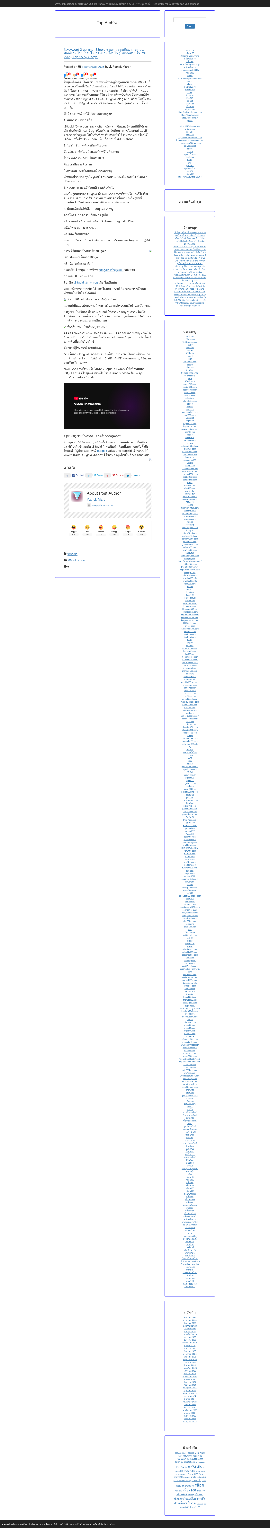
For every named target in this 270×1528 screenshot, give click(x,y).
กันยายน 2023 (190, 1415)
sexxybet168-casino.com (190, 895)
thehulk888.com (190, 997)
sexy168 (190, 898)
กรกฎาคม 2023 (190, 1421)
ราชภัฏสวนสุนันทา (190, 1168)
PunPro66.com (189, 819)
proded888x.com (189, 814)
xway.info (190, 1089)
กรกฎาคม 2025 (190, 1353)
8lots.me (190, 367)
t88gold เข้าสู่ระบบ (111, 270)
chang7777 (190, 465)
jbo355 (190, 586)
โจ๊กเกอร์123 (189, 1286)
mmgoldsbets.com (190, 699)
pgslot (190, 120)
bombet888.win (190, 454)
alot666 (190, 406)
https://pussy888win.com (190, 143)
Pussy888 (189, 833)
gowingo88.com (190, 550)
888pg (190, 364)
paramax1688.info (190, 743)
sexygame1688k (190, 909)
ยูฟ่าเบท (189, 1165)
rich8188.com (190, 850)
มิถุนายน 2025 (190, 1356)
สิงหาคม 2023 (190, 1418)
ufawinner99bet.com (190, 1044)
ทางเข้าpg (189, 1134)
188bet (190, 350)
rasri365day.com (190, 842)
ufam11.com (189, 1025)
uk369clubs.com (190, 1047)
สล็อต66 (190, 61)
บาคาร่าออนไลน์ (190, 1143)
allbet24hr (189, 398)
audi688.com (190, 415)
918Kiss (189, 370)
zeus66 (190, 1106)
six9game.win (190, 926)
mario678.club (190, 676)
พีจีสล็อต (190, 1160)
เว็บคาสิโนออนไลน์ (190, 1258)
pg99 (190, 760)
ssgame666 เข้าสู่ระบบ (190, 968)
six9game (190, 923)
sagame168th (190, 876)
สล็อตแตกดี (190, 1227)
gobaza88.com (189, 547)
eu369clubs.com (190, 499)
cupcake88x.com (189, 471)
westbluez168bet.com (190, 1075)
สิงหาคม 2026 (190, 1317)
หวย (190, 1233)
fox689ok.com (190, 516)
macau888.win (189, 668)
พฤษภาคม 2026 (190, 1325)
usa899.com (189, 1050)
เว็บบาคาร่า (190, 1266)
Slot (190, 929)
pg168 (190, 755)
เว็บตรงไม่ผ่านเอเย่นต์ (190, 1264)
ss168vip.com (190, 960)
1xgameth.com (189, 361)
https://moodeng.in (190, 117)
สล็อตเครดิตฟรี (189, 1216)
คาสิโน (190, 1109)
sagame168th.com (190, 878)
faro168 (189, 171)
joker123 (190, 50)
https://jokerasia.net (190, 114)
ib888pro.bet (189, 572)
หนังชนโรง (190, 128)
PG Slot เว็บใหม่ (190, 752)
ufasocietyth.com (189, 1042)
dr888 (190, 482)
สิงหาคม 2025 (190, 1351)
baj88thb (190, 420)
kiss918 (189, 98)
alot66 (190, 403)
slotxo (190, 84)
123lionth (190, 336)
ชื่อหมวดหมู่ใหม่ (190, 1115)
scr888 (190, 892)
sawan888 (189, 881)
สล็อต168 (190, 53)
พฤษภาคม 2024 (190, 1393)
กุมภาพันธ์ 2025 (190, 1367)
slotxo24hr (189, 943)
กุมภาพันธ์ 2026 (190, 1334)
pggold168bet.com (190, 766)
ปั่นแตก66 (190, 1148)
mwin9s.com (189, 707)
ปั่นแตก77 (190, 1151)
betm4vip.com (190, 440)
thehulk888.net (189, 999)
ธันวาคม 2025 (190, 1339)
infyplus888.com (190, 575)
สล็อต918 (190, 1191)
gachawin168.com (190, 535)
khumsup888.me (189, 609)
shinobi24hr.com (190, 918)
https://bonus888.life (190, 69)
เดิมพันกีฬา (190, 1252)
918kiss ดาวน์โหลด (189, 372)
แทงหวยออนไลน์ (190, 1283)
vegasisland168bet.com (189, 1058)
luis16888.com (189, 651)
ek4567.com (189, 488)
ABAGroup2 (190, 381)
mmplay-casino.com (190, 701)
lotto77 (190, 642)
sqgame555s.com (190, 954)
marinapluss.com (189, 670)
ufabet (190, 1019)
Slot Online (190, 932)
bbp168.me (190, 431)
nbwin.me (190, 713)
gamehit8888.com (190, 538)
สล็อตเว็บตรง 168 (190, 1221)
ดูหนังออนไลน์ (190, 1126)
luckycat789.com (189, 648)
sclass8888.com (190, 890)
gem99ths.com (189, 541)
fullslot (190, 521)
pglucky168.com (190, 769)
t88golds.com (77, 560)
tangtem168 (189, 988)
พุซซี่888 (190, 1162)
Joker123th (190, 600)
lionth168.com (190, 634)
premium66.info (190, 811)
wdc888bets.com (189, 1070)
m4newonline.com (190, 656)
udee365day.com (190, 1016)
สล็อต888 (190, 72)
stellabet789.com (189, 977)
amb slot (190, 409)
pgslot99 (190, 786)
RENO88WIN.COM (189, 848)
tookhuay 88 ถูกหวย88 (190, 1008)
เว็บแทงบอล (190, 1278)
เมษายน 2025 (190, 1362)
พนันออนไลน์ (190, 1157)
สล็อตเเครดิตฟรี (190, 1224)
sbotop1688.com (189, 887)
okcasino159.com (190, 727)
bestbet (190, 434)
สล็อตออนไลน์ (190, 1213)
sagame (190, 131)
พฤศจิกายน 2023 (190, 1410)
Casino (190, 462)
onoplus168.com (190, 732)
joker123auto (190, 597)
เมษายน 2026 (190, 1328)
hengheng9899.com (190, 555)
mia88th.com (190, 690)
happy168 (189, 552)
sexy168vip (190, 901)
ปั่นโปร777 (190, 1154)
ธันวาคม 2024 (190, 1373)
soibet (190, 946)
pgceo (190, 763)
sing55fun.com (189, 921)
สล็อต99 (190, 1196)
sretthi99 (190, 957)
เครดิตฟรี (190, 1247)
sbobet (190, 884)
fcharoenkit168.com (190, 507)
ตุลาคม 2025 (189, 1345)
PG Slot (189, 749)
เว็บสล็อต (190, 1275)
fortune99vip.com (190, 513)
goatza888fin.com (190, 544)
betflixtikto (189, 437)
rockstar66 (190, 856)
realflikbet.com (189, 845)
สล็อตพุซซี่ (189, 1210)
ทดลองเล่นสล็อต (190, 1129)
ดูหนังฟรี (190, 165)
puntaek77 (190, 831)
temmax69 (190, 991)
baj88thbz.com (189, 423)
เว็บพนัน (190, 1269)
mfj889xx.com (190, 687)
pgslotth (189, 797)
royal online (190, 859)
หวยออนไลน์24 (189, 1235)
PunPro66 (189, 817)
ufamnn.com (189, 1030)
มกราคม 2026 (190, 1337)
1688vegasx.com (189, 341)
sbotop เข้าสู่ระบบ (181, 1474)
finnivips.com (190, 510)
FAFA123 (190, 502)
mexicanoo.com (190, 684)
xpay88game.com (190, 1086)
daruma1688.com (190, 474)
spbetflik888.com (189, 949)
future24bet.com (190, 533)
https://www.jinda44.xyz (190, 64)
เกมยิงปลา (189, 1241)
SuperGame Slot (190, 982)
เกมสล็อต (190, 1244)
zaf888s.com (190, 1103)
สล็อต (189, 1174)
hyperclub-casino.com (190, 569)
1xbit (190, 358)
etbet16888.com (190, 496)
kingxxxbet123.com (189, 617)
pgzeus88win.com (190, 800)
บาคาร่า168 (190, 1140)
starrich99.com (189, 974)
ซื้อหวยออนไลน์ (190, 1120)
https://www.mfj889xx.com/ (190, 561)
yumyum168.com (190, 1095)
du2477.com (189, 485)
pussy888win (190, 836)
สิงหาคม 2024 (190, 1384)
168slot (190, 344)
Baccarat (190, 417)
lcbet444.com (190, 631)
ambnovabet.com (190, 412)
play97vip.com (190, 805)
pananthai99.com (190, 738)
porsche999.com (189, 808)
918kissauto (189, 375)
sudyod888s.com (189, 980)
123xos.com (189, 339)
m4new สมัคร (200, 1462)
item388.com (190, 583)
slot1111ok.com (190, 935)
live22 (190, 159)
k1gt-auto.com (190, 606)
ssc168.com (189, 963)
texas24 (189, 994)
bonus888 (189, 457)
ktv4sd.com (190, 625)
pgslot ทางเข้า (190, 774)
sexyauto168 (190, 904)
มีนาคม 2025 (190, 1365)
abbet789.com (190, 384)
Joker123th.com (190, 603)
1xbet (189, 92)
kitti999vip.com (189, 623)
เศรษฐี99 (190, 1280)
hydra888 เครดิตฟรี (189, 566)
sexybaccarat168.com (190, 907)
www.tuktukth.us (190, 1084)
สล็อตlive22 (190, 1199)
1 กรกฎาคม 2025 (92, 66)
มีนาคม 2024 (190, 1398)
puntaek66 (190, 828)
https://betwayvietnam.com (190, 112)
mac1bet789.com (190, 662)
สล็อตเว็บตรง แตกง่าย (189, 55)
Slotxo (190, 940)
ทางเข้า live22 (190, 1131)
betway (190, 443)
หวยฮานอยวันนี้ (190, 1238)
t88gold (102, 450)
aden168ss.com (190, 389)
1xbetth (190, 356)
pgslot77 (190, 780)
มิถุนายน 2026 (190, 1323)
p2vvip (190, 735)
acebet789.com (190, 386)
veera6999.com (190, 1056)
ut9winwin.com (189, 1053)
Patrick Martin (97, 499)
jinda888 (190, 592)
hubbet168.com (190, 564)
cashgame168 (190, 460)
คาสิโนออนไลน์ (190, 1112)
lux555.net (189, 654)
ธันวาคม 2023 (190, 1407)
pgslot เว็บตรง (190, 154)
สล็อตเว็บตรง (190, 58)
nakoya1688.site (190, 710)
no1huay (190, 721)
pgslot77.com (190, 783)
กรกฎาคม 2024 (190, 1387)
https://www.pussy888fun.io (190, 78)
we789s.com (189, 1072)
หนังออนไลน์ (189, 1230)
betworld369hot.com (190, 445)
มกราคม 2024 (190, 1404)
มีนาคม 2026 (190, 1331)
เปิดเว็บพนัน (190, 1255)
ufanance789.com (190, 1039)
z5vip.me (190, 1098)
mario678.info (190, 679)
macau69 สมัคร (190, 665)
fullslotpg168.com (190, 527)
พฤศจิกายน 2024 (190, 1376)
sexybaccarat (190, 145)
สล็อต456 (190, 173)
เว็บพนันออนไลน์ (190, 1272)
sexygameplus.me (190, 912)
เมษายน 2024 (190, 1396)
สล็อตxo (189, 1207)
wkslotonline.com (189, 1081)
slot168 (190, 937)
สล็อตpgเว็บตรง (190, 1205)
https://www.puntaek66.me (190, 176)
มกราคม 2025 (190, 1370)
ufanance (190, 1036)
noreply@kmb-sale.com (102, 505)
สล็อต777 (190, 106)
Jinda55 (189, 589)
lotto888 (190, 645)
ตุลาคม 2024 (189, 1379)
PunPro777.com (190, 825)
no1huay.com (190, 724)
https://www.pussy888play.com (189, 140)
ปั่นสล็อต (190, 1146)
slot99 (190, 75)
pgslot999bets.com (189, 791)
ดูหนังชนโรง (189, 168)
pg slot (190, 100)
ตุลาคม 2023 (189, 1412)
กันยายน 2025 (190, 1348)
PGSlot (190, 772)
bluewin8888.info (189, 451)
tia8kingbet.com (190, 1002)
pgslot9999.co (190, 788)
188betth (190, 353)
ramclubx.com (190, 839)
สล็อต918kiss (190, 1193)
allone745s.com (190, 401)
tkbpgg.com (190, 1005)
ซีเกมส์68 (190, 1117)
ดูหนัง (189, 162)
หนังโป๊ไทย (190, 89)
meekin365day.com (190, 682)
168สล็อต (190, 347)
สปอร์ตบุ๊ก (190, 1171)
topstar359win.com (189, 1011)
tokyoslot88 (190, 109)
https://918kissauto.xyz (190, 126)
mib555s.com (190, 693)
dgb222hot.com (190, 476)
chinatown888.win (190, 468)
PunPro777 (190, 822)
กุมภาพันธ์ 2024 (190, 1401)
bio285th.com (190, 448)
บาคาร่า (189, 81)
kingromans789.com (190, 614)
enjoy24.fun (190, 490)
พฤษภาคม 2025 (190, 1359)
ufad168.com (190, 1022)
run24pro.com (190, 862)
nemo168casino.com (190, 715)
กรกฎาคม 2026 (190, 1320)
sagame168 (190, 873)
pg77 (190, 758)
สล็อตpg (190, 1202)
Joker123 (190, 594)
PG (189, 746)
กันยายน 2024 (190, 1382)
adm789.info (189, 392)
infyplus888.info (190, 578)
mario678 (190, 673)
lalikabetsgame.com (190, 628)
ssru (190, 971)
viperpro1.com (190, 1064)
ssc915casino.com (190, 966)
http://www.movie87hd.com (190, 137)
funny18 (190, 95)
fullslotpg (190, 157)
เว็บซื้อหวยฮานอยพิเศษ (190, 1261)
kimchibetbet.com (190, 611)
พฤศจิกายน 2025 (190, 1342)
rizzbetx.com (189, 853)
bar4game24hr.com (190, 429)
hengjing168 (189, 558)
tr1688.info (190, 1013)
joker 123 (190, 134)
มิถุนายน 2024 (190, 1390)
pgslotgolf (190, 794)
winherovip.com (190, 1078)
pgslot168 (189, 777)
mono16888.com (189, 704)
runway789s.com (189, 867)
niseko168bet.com (190, 718)
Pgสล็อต (190, 803)
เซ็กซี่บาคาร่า (190, 1250)
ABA (190, 378)
